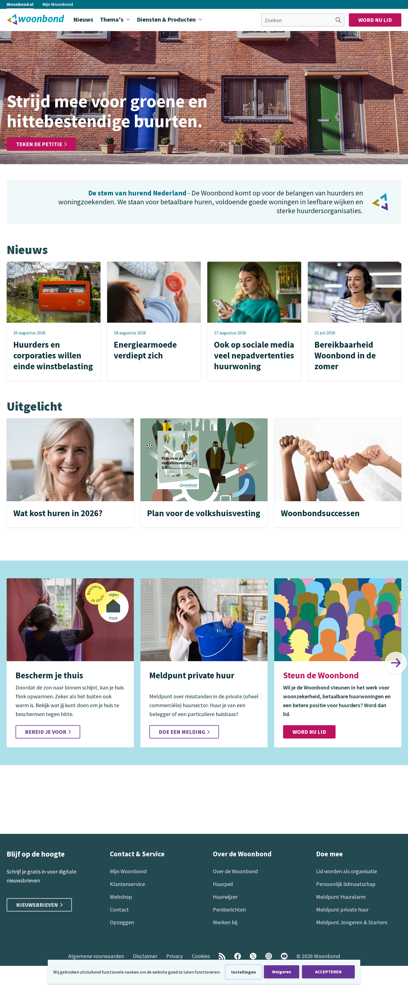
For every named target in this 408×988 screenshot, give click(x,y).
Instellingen (243, 972)
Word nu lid (375, 19)
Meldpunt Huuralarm (341, 896)
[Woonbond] (35, 19)
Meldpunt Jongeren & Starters (351, 922)
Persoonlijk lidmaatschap (346, 883)
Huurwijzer (225, 896)
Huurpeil (223, 883)
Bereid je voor (45, 731)
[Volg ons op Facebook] (237, 956)
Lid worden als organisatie (346, 871)
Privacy (174, 956)
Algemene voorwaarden (96, 956)
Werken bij (225, 922)
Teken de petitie (39, 144)
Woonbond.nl (20, 4)
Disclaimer (145, 956)
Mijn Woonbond (57, 4)
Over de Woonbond (235, 871)
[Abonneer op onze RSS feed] (222, 956)
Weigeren (281, 971)
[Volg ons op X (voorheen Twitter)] (253, 956)
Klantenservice (127, 883)
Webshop (121, 896)
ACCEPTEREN (328, 971)
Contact (119, 909)
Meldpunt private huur (342, 909)
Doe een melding (182, 731)
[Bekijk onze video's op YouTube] (284, 956)
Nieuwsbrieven (37, 904)
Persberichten (229, 909)
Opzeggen (122, 922)
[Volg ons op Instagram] (268, 956)
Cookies (201, 956)
